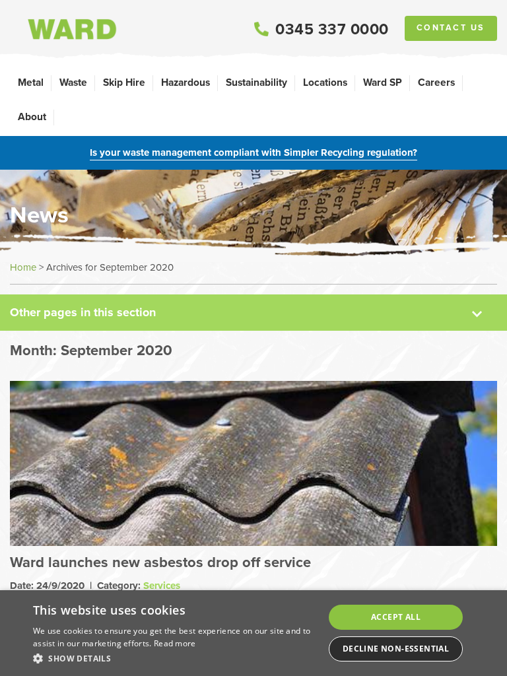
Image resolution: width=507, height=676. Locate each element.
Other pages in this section (83, 312)
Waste (73, 82)
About (32, 116)
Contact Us (451, 28)
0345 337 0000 (332, 29)
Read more (175, 643)
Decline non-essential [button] (396, 648)
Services (161, 585)
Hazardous (185, 82)
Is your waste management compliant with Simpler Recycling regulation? (253, 152)
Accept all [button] (396, 617)
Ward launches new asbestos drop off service (160, 562)
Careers (436, 82)
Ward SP (382, 82)
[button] (174, 658)
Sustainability (256, 82)
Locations (325, 82)
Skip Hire (124, 82)
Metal (31, 82)
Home (23, 267)
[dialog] (253, 633)
